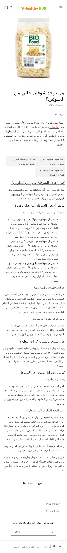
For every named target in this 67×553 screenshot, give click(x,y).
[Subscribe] (52, 532)
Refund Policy (53, 511)
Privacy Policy (53, 503)
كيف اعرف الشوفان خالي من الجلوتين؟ (38, 183)
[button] (61, 7)
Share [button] (58, 114)
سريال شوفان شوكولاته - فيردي (52, 159)
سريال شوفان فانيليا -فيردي (23, 159)
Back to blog (31, 483)
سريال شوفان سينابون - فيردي (52, 170)
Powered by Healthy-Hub (36, 547)
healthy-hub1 (19, 547)
